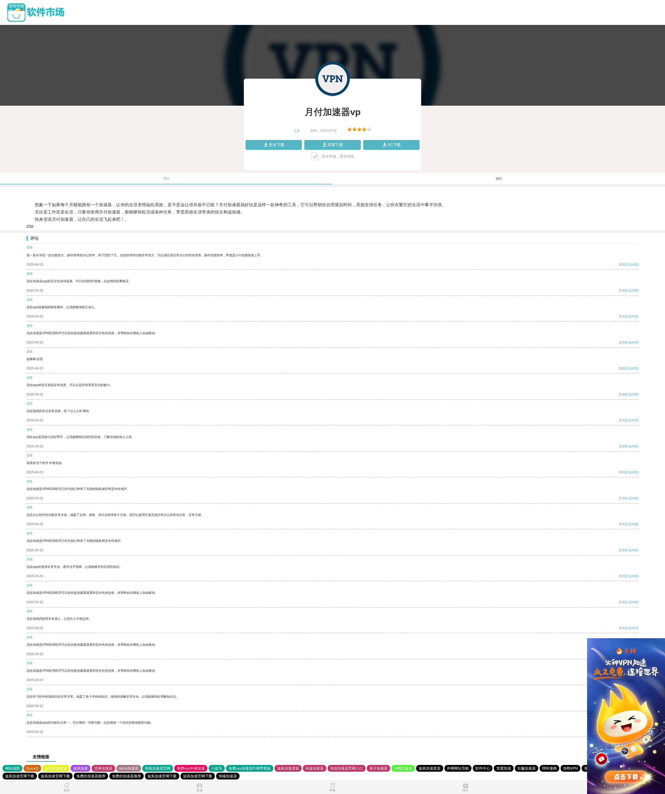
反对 (632, 264)
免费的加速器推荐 (90, 776)
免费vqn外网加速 (191, 768)
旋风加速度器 (56, 768)
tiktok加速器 (128, 768)
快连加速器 (314, 768)
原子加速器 (378, 768)
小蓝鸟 (216, 768)
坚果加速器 (103, 768)
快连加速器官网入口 (346, 768)
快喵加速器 (228, 776)
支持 (622, 264)
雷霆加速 (503, 768)
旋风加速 (80, 768)
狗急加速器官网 (157, 768)
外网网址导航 (458, 768)
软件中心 (482, 768)
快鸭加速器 (403, 768)
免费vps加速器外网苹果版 (250, 768)
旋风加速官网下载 (19, 776)
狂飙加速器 (526, 768)
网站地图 (12, 768)
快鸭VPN (570, 768)
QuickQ (32, 768)
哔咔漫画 (549, 768)
